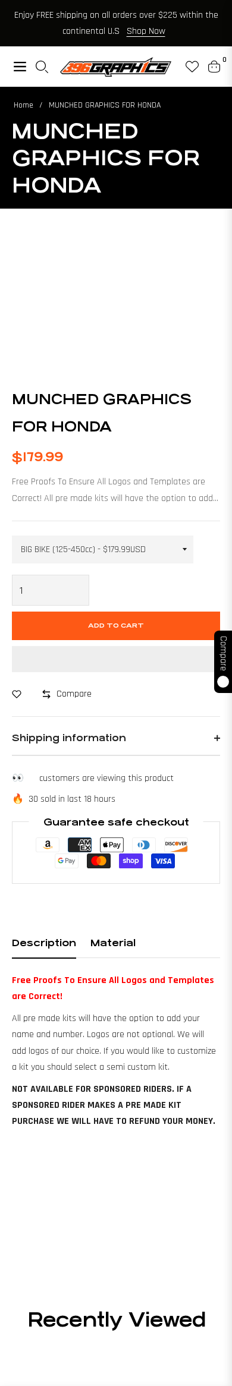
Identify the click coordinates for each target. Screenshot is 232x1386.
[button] (116, 659)
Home (23, 105)
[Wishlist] (187, 66)
